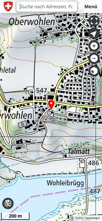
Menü (90, 6)
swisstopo (92, 218)
